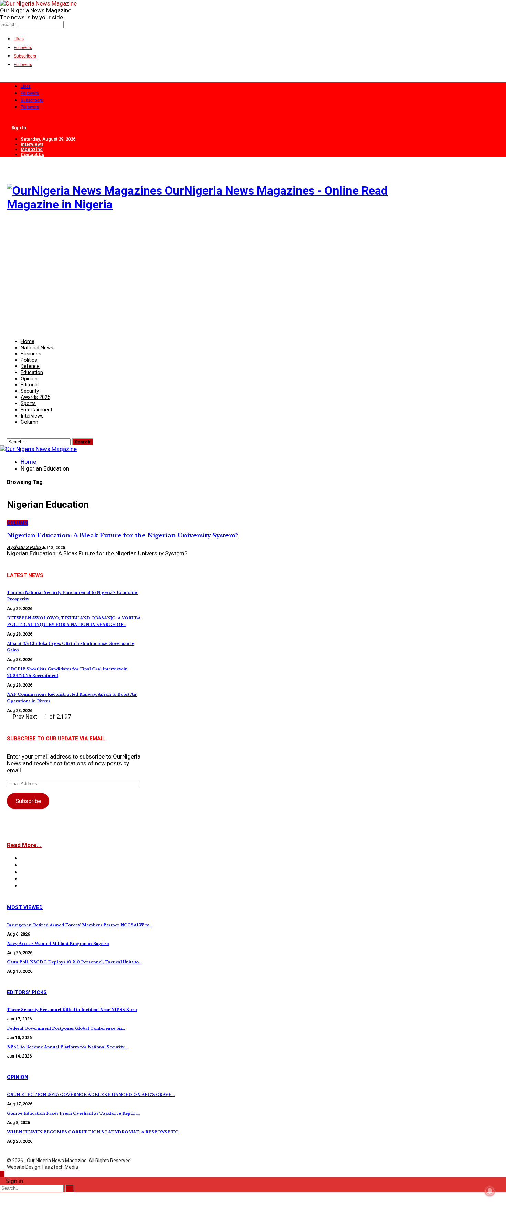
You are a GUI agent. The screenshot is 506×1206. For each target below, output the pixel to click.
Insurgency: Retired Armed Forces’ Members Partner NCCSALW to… (79, 924)
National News (37, 347)
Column (29, 422)
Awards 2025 (35, 397)
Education (32, 372)
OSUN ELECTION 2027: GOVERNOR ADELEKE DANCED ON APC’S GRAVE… (91, 1094)
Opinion (29, 378)
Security (30, 391)
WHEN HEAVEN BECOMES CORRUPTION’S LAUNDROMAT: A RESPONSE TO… (94, 1132)
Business (31, 354)
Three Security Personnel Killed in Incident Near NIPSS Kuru (72, 1009)
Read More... (24, 845)
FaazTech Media (60, 1167)
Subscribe (28, 800)
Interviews (32, 144)
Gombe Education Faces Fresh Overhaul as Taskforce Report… (73, 1113)
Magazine (32, 149)
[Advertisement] (213, 271)
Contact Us (32, 154)
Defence (30, 366)
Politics (29, 360)
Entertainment (36, 409)
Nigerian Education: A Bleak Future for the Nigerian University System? (122, 535)
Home (27, 341)
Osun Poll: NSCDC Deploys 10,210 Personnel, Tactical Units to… (74, 962)
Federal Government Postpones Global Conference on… (66, 1028)
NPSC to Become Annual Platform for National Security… (67, 1046)
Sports (28, 403)
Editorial (30, 385)
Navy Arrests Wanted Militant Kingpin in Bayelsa (58, 943)
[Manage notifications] (489, 1190)
